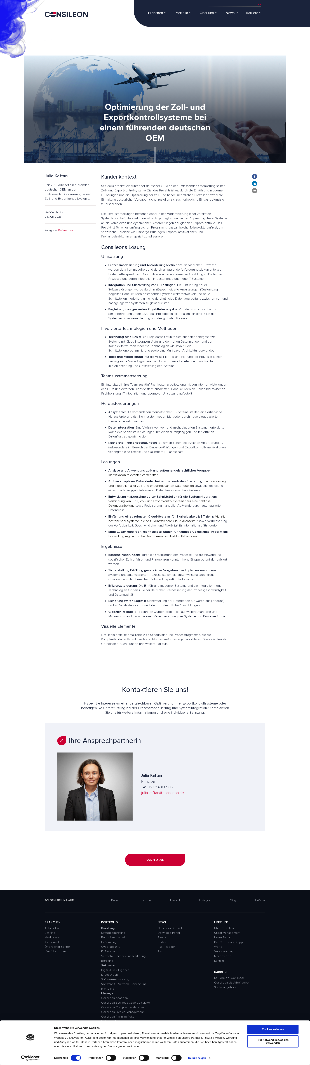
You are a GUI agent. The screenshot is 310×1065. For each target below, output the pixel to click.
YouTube (259, 900)
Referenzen (65, 230)
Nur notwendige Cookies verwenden (272, 1041)
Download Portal (169, 933)
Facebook (118, 900)
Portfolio (181, 13)
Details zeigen (197, 1057)
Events (162, 937)
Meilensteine (223, 956)
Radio (161, 951)
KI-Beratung (109, 951)
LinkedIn (175, 900)
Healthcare (52, 937)
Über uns (207, 13)
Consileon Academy (114, 998)
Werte (218, 947)
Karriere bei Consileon (229, 978)
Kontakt (219, 961)
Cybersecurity (110, 947)
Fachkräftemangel (113, 937)
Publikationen (166, 947)
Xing (233, 900)
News (230, 13)
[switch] (111, 1058)
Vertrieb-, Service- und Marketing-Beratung (124, 958)
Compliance (155, 859)
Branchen (155, 13)
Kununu (147, 900)
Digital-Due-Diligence (115, 970)
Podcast (163, 942)
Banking (50, 933)
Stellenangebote (225, 987)
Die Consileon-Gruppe (229, 942)
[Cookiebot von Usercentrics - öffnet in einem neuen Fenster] (30, 1058)
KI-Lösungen (109, 975)
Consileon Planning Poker (118, 1016)
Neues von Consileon (172, 928)
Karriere (252, 13)
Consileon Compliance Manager (122, 1007)
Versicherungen (55, 951)
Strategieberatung (113, 933)
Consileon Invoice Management (122, 1012)
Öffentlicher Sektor (57, 947)
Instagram (205, 900)
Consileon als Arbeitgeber (232, 982)
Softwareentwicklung (115, 979)
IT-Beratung (108, 942)
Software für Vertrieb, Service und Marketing (124, 986)
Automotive (52, 928)
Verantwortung (224, 951)
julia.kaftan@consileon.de (162, 792)
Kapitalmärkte (54, 942)
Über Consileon (224, 928)
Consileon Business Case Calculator (125, 1002)
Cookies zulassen (273, 1029)
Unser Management (227, 933)
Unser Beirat (222, 937)
